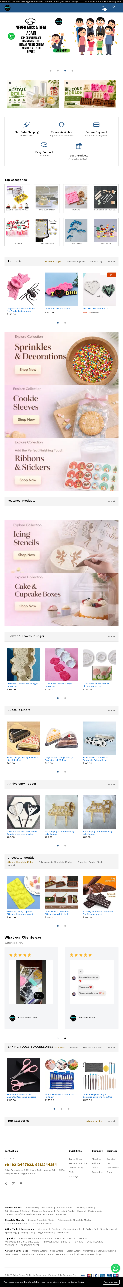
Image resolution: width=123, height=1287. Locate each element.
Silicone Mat (63, 1232)
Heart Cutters (11, 1254)
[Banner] (33, 94)
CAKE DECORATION (65, 1238)
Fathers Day (96, 261)
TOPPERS (78, 1242)
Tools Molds (47, 1207)
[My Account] (114, 8)
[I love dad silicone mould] (61, 289)
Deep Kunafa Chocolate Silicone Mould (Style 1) (57, 912)
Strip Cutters (56, 1251)
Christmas (61, 1214)
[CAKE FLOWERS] (47, 232)
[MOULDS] (76, 198)
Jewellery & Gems (84, 1207)
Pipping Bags (11, 1232)
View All (112, 261)
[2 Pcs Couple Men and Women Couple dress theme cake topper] (23, 812)
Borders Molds (64, 1207)
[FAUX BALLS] (76, 232)
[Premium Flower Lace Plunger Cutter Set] (23, 664)
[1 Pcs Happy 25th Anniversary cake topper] (99, 812)
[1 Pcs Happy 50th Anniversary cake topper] (61, 812)
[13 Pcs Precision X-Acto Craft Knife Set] (61, 1075)
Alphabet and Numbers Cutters (37, 1254)
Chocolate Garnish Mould (90, 862)
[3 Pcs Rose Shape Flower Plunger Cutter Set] (99, 664)
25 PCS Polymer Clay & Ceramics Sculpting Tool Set (97, 1095)
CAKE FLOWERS (95, 1242)
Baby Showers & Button (16, 1211)
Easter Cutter (73, 1251)
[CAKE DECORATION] (47, 198)
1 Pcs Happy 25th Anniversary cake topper (97, 832)
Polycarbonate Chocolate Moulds (55, 862)
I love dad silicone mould (57, 308)
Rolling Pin (91, 1229)
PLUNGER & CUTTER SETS (56, 1242)
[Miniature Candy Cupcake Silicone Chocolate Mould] (23, 892)
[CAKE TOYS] (105, 232)
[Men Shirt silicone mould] (99, 289)
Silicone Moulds (94, 1121)
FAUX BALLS (10, 1245)
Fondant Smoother (92, 1047)
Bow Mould (32, 1207)
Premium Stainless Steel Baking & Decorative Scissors (21, 1095)
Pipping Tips (27, 1232)
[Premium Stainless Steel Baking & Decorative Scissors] (23, 1075)
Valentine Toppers (76, 261)
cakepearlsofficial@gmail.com (19, 1173)
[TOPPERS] (17, 232)
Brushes (74, 1047)
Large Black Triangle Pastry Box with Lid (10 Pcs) (59, 758)
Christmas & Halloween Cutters (99, 1251)
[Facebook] (6, 1183)
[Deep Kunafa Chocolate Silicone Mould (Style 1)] (61, 892)
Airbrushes (59, 1047)
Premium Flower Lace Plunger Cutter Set (22, 684)
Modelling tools (108, 1229)
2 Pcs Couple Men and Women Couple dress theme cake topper (22, 832)
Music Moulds (95, 1211)
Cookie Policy (77, 1282)
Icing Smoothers (45, 1232)
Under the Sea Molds (43, 1211)
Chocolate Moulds (42, 1223)
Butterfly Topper (53, 261)
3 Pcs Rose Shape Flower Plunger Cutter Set (96, 684)
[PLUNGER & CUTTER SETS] (105, 198)
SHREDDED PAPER (30, 1245)
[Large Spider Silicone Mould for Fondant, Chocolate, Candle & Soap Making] (23, 289)
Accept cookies (111, 1282)
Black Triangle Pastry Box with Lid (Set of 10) (22, 758)
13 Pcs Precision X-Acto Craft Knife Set (59, 1095)
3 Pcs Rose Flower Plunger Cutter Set (58, 684)
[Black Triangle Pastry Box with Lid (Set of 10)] (23, 738)
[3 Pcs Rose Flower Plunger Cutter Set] (61, 664)
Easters (81, 1211)
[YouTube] (13, 1183)
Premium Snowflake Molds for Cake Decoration (28, 1214)
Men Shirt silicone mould (95, 308)
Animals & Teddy (65, 1211)
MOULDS (82, 1238)
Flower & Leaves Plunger (89, 1254)
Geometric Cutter (65, 1254)
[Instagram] (21, 1183)
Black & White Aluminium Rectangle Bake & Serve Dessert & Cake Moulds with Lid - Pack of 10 (97, 758)
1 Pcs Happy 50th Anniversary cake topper (59, 832)
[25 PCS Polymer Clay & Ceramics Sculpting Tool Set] (99, 1075)
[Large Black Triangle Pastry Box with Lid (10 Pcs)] (61, 738)
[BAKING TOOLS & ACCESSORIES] (17, 198)
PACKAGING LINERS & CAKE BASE (21, 1242)
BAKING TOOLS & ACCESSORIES (35, 1238)
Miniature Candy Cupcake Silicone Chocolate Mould (20, 912)
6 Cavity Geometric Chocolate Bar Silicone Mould (98, 912)
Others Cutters (39, 1251)
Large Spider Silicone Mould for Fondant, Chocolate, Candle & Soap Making (21, 309)
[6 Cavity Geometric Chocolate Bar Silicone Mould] (99, 892)
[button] (50, 70)
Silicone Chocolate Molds (20, 862)
